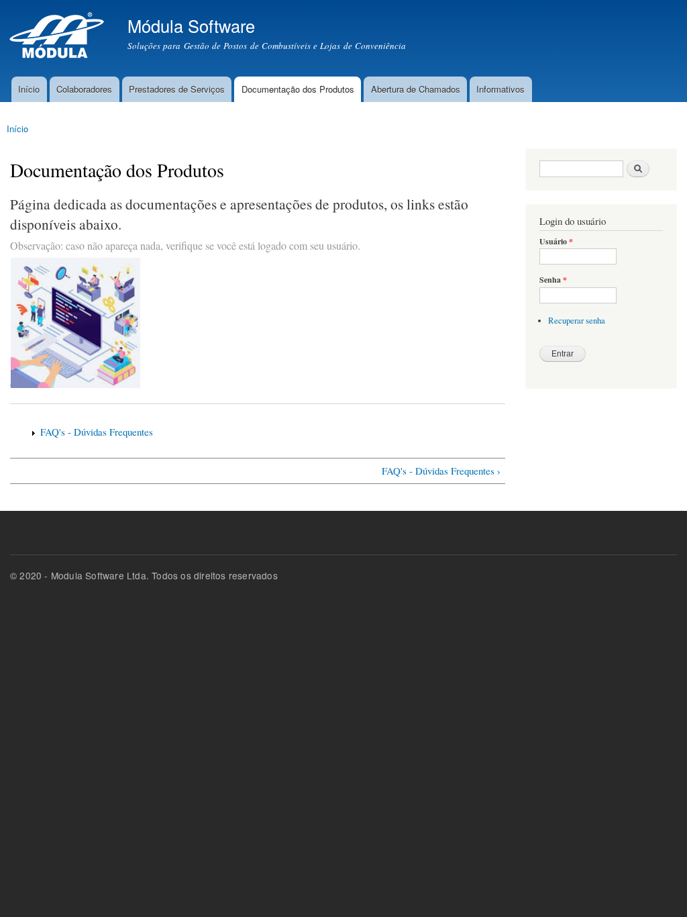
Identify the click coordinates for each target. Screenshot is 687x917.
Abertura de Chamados (415, 89)
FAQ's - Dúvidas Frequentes (96, 431)
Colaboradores (84, 89)
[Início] (58, 38)
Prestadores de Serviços (177, 89)
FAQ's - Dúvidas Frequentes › (441, 470)
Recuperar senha (576, 320)
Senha (553, 280)
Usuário (556, 241)
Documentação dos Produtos (298, 89)
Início (29, 89)
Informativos (500, 89)
